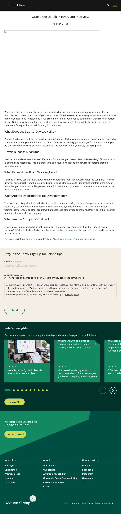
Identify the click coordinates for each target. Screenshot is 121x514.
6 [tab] (31, 390)
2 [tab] (14, 390)
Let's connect (15, 434)
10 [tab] (47, 390)
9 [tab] (43, 390)
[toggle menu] (115, 5)
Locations (9, 483)
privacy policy (58, 278)
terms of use (22, 288)
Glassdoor (87, 478)
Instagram (87, 474)
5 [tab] (26, 390)
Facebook (87, 470)
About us (48, 460)
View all (15, 402)
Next (113, 390)
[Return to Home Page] (20, 501)
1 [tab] (5, 390)
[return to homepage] (15, 5)
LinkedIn (86, 466)
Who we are (49, 466)
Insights (8, 478)
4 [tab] (22, 390)
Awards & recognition (54, 474)
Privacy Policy (108, 504)
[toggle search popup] (108, 5)
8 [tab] (39, 390)
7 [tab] (35, 390)
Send (14, 310)
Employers (10, 466)
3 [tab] (18, 390)
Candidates (10, 470)
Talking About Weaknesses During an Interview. (69, 239)
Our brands (49, 470)
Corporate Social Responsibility (60, 478)
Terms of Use (93, 504)
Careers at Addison (53, 483)
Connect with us (91, 460)
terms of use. (78, 278)
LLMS (46, 487)
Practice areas (12, 474)
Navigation (10, 460)
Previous (102, 390)
